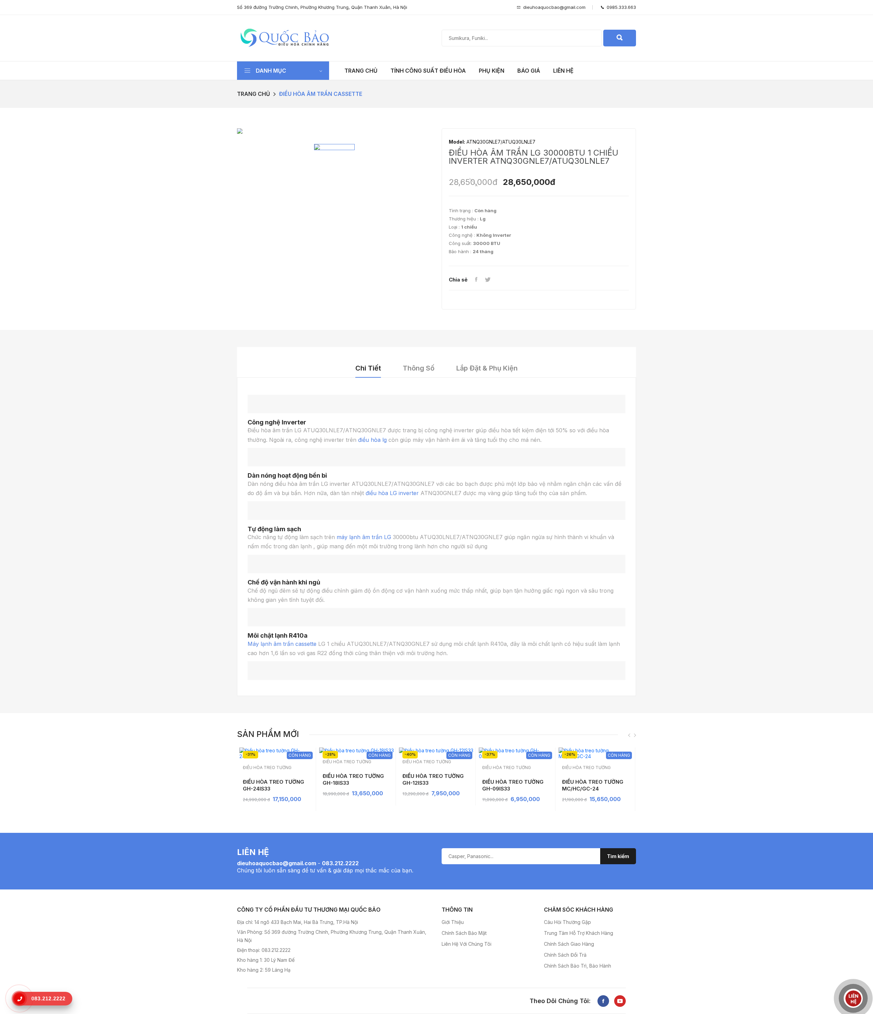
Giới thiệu (453, 922)
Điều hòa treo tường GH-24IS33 (273, 785)
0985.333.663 (620, 7)
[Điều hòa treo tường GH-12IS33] (436, 750)
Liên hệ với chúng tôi (466, 944)
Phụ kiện (491, 70)
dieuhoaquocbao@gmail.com (554, 7)
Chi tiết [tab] (368, 368)
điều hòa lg (372, 439)
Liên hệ (563, 70)
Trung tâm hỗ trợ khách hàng (578, 933)
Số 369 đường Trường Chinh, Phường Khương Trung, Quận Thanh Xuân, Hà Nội (322, 7)
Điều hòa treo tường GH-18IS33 (353, 779)
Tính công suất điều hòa (428, 70)
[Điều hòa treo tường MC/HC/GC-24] (596, 753)
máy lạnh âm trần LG (363, 537)
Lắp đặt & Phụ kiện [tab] (487, 368)
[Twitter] (488, 280)
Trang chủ (361, 70)
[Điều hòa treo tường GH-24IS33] (277, 753)
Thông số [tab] (418, 368)
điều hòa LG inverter (392, 493)
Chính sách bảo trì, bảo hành (577, 966)
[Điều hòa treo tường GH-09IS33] (516, 753)
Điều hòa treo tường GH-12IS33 (433, 779)
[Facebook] (476, 280)
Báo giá (528, 70)
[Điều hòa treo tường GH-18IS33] (356, 750)
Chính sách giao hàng (569, 944)
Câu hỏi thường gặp (567, 922)
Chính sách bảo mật (464, 933)
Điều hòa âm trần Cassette (320, 93)
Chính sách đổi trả (565, 955)
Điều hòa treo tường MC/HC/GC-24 (592, 785)
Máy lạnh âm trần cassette (282, 643)
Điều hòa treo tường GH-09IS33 (513, 785)
